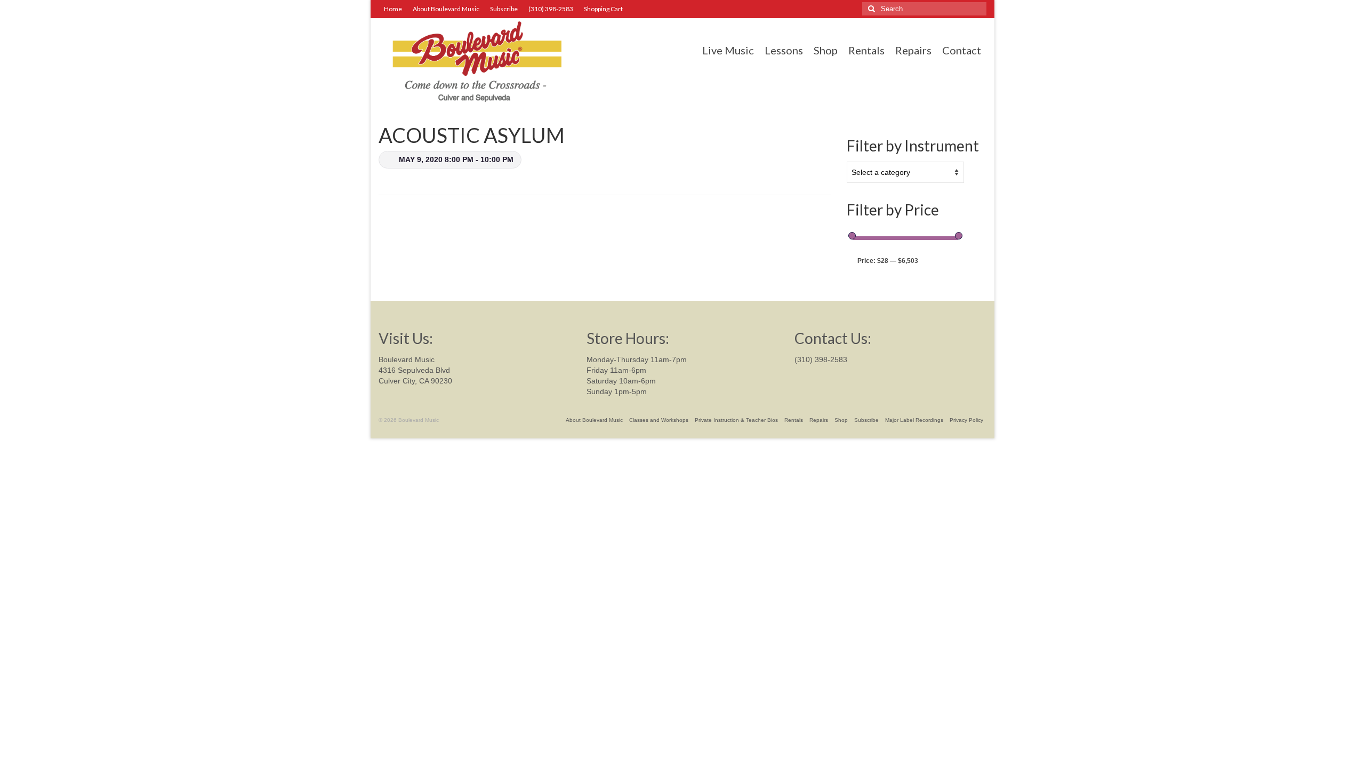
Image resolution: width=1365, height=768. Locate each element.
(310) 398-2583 (820, 359)
